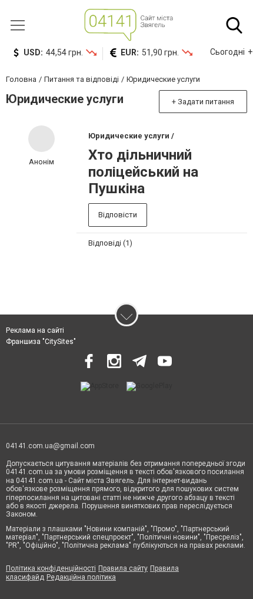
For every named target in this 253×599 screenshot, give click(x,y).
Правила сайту (123, 568)
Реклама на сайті (35, 330)
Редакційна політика (81, 577)
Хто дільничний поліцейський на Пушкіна (143, 172)
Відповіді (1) (110, 243)
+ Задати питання (203, 101)
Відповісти (117, 214)
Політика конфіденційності (51, 568)
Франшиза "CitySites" (41, 341)
